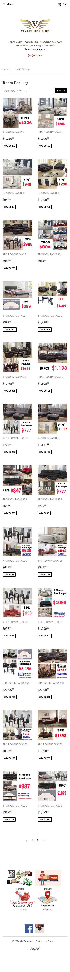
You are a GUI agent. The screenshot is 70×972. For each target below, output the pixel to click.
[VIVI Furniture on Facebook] (29, 932)
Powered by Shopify (45, 941)
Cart (64, 4)
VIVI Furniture (26, 941)
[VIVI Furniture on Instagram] (39, 932)
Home (5, 69)
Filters (61, 90)
